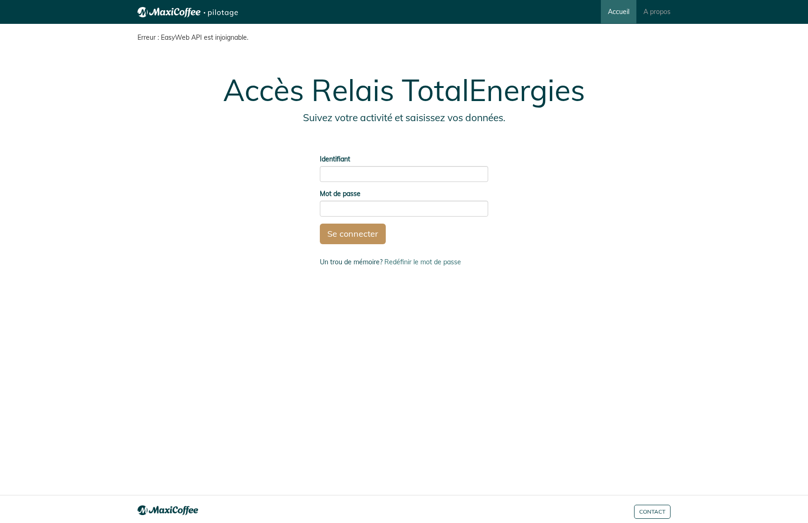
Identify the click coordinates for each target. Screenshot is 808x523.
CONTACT (652, 511)
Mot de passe (340, 193)
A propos (657, 11)
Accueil (618, 11)
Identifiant (335, 159)
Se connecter (352, 233)
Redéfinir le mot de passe (422, 262)
